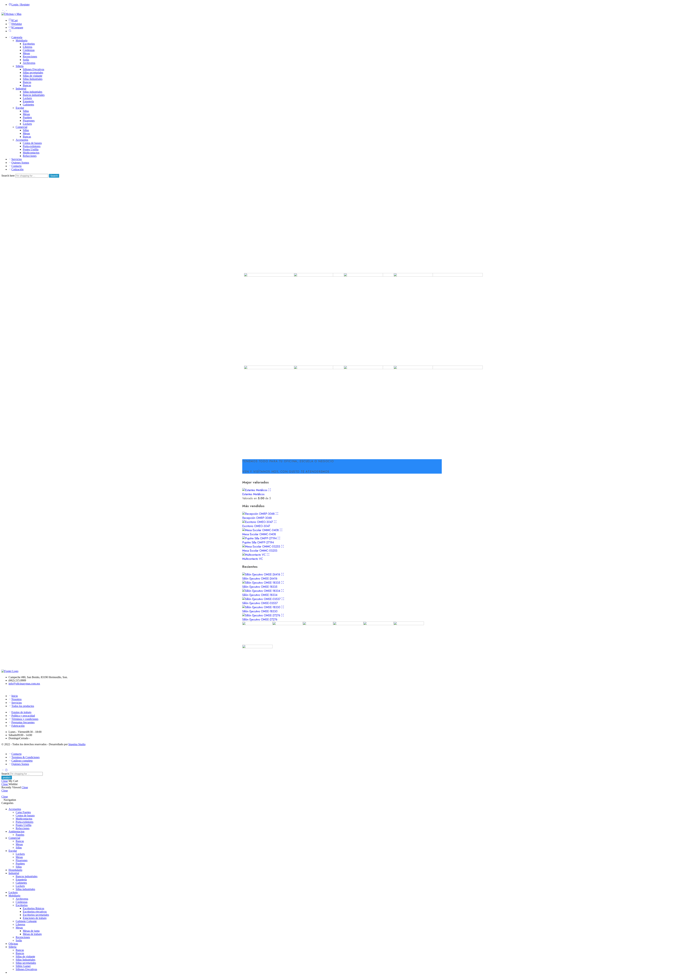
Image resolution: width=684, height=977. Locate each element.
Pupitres (27, 117)
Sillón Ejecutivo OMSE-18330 (260, 611)
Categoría (16, 37)
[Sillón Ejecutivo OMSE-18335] (261, 583)
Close (4, 780)
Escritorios (29, 43)
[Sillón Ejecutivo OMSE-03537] (261, 599)
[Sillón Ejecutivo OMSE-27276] (261, 615)
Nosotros (16, 699)
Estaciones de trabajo (34, 918)
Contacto (16, 165)
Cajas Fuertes (23, 812)
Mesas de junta (31, 930)
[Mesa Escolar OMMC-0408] (261, 530)
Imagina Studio (77, 744)
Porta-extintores (31, 146)
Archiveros (29, 62)
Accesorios (22, 139)
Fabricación (18, 725)
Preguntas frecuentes (23, 722)
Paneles (20, 834)
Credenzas (29, 50)
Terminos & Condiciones (25, 757)
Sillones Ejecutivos (33, 69)
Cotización (17, 169)
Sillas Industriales (32, 78)
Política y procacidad (23, 715)
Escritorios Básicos (33, 908)
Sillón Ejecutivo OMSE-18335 (259, 587)
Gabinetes (28, 104)
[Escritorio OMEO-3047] (258, 522)
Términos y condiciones (24, 719)
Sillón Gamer (23, 966)
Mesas (26, 53)
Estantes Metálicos (253, 494)
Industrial (21, 88)
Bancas (27, 85)
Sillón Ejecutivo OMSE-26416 (259, 579)
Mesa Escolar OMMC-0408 (259, 534)
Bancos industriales (34, 94)
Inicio (14, 695)
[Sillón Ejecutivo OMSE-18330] (261, 607)
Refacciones (30, 155)
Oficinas (13, 943)
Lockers (27, 98)
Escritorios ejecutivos (35, 911)
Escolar (20, 107)
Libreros (27, 46)
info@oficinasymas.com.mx (24, 683)
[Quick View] (269, 490)
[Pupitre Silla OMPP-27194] (260, 538)
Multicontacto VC (252, 559)
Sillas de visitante (32, 75)
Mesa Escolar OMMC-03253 (259, 551)
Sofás (26, 59)
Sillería (20, 66)
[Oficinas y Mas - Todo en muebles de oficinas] (11, 13)
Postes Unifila (30, 149)
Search (54, 175)
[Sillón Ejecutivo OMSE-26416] (261, 574)
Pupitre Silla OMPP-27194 (258, 542)
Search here (8, 175)
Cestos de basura (32, 143)
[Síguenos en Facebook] (2, 689)
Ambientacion (16, 831)
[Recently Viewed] (6, 770)
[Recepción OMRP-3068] (259, 514)
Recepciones (30, 56)
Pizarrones (29, 120)
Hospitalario (15, 869)
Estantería (28, 101)
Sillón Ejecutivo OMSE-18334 (259, 595)
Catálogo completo (22, 760)
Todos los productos (22, 706)
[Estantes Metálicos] (255, 490)
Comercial (21, 127)
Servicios (16, 159)
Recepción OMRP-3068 (257, 518)
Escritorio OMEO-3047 (256, 526)
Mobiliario (21, 40)
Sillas (26, 110)
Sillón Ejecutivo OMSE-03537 (260, 603)
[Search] (10, 31)
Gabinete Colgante (26, 921)
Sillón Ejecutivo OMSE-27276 (259, 619)
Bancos (27, 82)
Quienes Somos (20, 162)
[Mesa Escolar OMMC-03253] (261, 546)
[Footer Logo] (9, 671)
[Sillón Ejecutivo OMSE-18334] (261, 591)
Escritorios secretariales (36, 914)
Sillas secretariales (33, 72)
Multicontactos (31, 152)
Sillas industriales (32, 91)
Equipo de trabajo (21, 712)
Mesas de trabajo (32, 934)
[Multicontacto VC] (254, 555)
